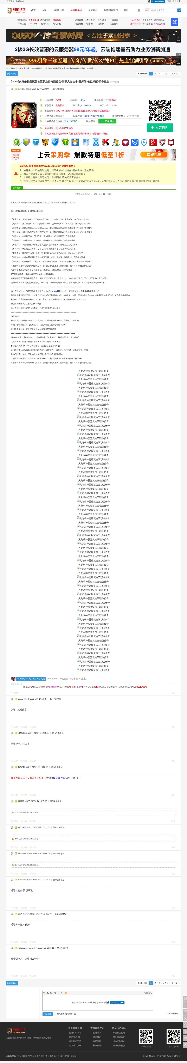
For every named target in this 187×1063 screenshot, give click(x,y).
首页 (33, 10)
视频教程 (97, 1045)
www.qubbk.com (58, 291)
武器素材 (79, 20)
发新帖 (13, 73)
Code (62, 992)
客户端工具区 (75, 1045)
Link (54, 992)
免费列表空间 (111, 10)
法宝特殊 (114, 24)
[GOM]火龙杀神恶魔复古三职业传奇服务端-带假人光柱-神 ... (70, 68)
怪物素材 (90, 24)
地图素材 (79, 24)
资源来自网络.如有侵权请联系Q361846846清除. (54, 1056)
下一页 (174, 73)
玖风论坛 (21, 89)
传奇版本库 (58, 10)
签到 (126, 10)
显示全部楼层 (58, 89)
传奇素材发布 (159, 20)
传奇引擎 (45, 24)
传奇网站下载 (75, 1041)
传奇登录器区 (75, 1037)
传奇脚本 (34, 24)
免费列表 (175, 22)
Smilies (65, 992)
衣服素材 (90, 20)
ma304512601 (24, 914)
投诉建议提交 (119, 1045)
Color (47, 992)
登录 (95, 1002)
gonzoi (20, 699)
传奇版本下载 (23, 68)
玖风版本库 (11, 1056)
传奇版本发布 (147, 24)
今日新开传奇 (119, 1033)
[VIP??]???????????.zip (32, 679)
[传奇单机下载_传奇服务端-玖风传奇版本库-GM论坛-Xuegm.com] (16, 15)
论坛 (44, 10)
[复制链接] (114, 82)
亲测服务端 (37, 68)
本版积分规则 (172, 1013)
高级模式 (148, 993)
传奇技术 (97, 1037)
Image (51, 992)
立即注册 (102, 1002)
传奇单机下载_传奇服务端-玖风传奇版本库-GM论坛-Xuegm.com (7, 68)
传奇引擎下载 (75, 1033)
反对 (34, 727)
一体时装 (114, 20)
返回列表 (143, 73)
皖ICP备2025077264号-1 (168, 1056)
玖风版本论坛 (149, 1056)
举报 (173, 693)
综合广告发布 (119, 1041)
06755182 (22, 880)
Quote (58, 992)
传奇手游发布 (147, 20)
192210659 (22, 733)
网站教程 (57, 24)
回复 (16, 693)
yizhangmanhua (24, 948)
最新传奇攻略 (119, 1037)
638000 (21, 801)
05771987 (22, 827)
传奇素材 (93, 10)
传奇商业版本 (45, 20)
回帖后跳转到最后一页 (66, 1014)
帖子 (147, 10)
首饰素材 (102, 24)
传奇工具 (22, 24)
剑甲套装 (102, 20)
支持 (25, 727)
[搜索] (180, 10)
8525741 (21, 767)
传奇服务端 (76, 10)
